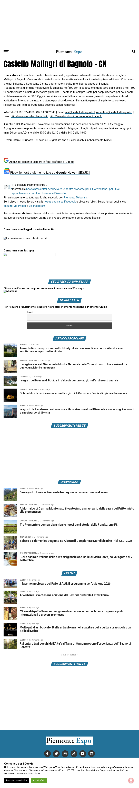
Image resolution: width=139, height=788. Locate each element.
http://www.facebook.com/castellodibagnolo (76, 116)
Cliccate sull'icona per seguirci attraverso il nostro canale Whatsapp (44, 288)
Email (30, 312)
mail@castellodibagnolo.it (80, 112)
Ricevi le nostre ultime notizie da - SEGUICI (50, 172)
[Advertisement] (69, 24)
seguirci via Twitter (15, 205)
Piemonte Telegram (75, 197)
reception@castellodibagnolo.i (114, 112)
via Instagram (37, 205)
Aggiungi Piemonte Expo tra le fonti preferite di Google (41, 161)
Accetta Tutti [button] (39, 780)
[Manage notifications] (131, 780)
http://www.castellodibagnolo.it (29, 116)
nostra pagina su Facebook (60, 201)
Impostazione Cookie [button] (16, 780)
